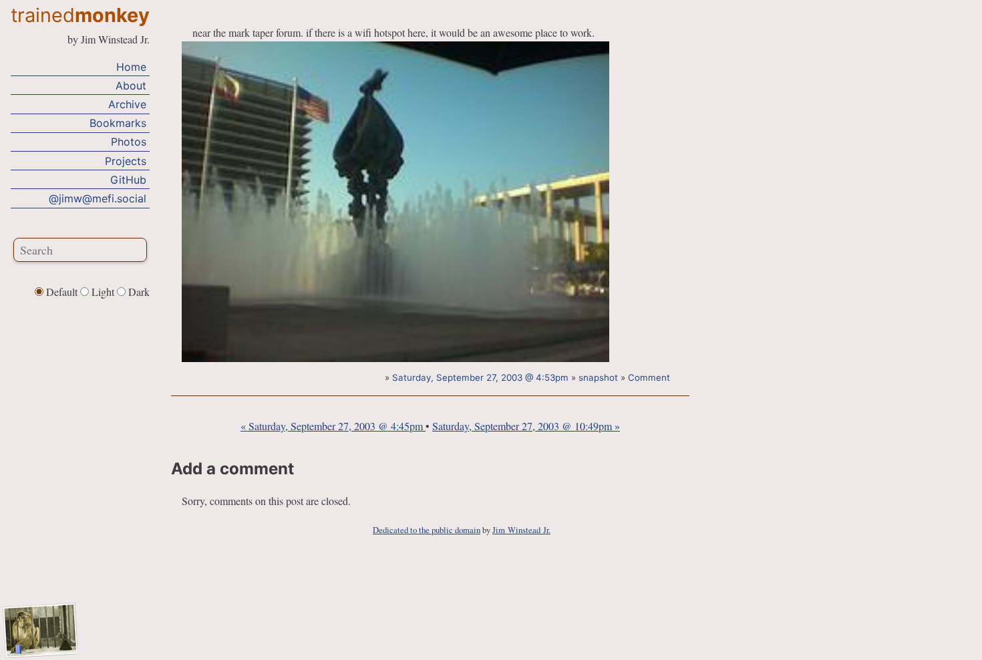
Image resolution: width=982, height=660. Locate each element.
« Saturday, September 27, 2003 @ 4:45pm (333, 426)
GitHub (128, 179)
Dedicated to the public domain (426, 530)
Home (131, 66)
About (131, 85)
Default (61, 292)
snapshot (598, 377)
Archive (127, 104)
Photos (128, 141)
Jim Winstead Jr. (521, 530)
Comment (649, 377)
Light (103, 292)
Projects (125, 161)
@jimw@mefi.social (97, 198)
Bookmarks (118, 123)
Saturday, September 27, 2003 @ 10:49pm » (526, 426)
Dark (138, 292)
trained (80, 15)
